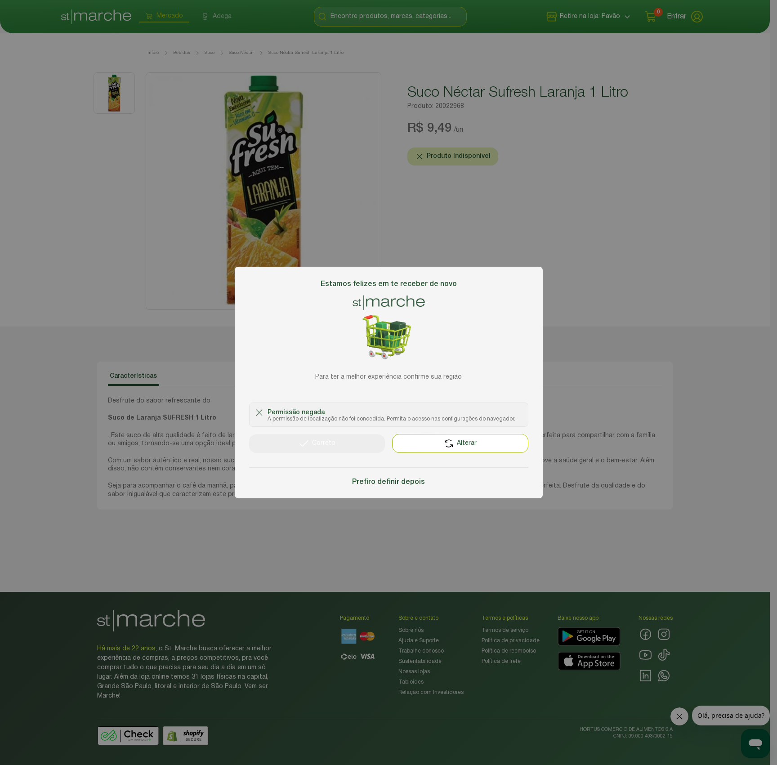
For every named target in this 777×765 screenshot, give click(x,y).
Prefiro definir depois (388, 482)
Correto (323, 443)
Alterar (467, 443)
